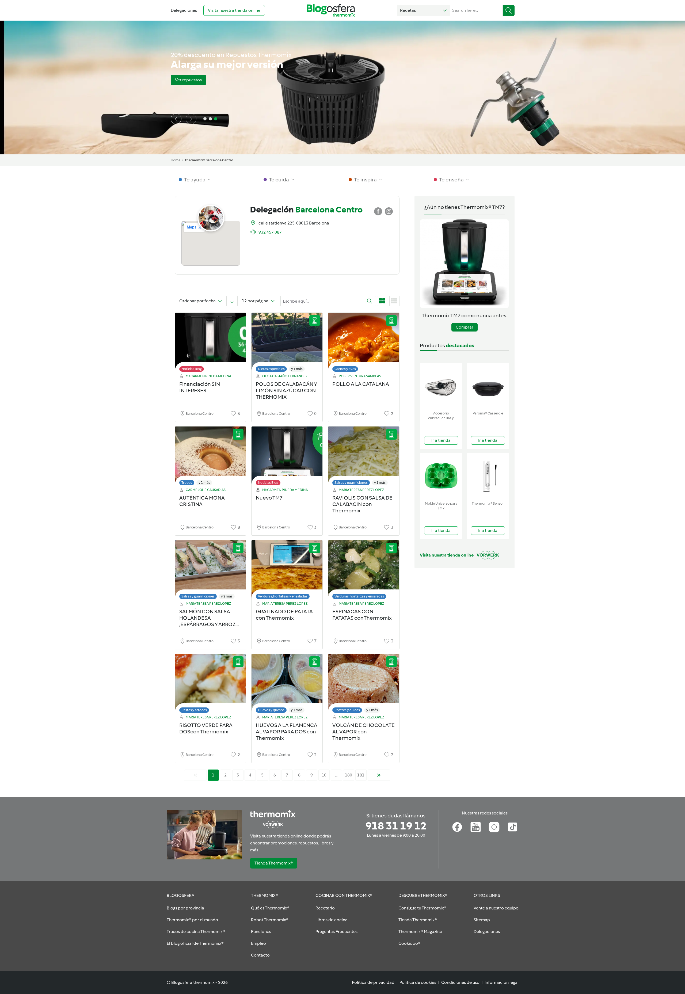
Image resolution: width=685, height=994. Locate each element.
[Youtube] (476, 827)
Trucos (186, 483)
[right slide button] (191, 118)
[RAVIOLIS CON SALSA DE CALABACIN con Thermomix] (363, 457)
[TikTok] (513, 827)
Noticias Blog (191, 369)
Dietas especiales (271, 369)
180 (348, 775)
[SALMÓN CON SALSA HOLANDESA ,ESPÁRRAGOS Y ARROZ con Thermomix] (210, 571)
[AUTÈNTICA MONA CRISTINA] (210, 457)
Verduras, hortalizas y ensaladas (282, 596)
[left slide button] (176, 118)
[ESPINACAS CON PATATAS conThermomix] (363, 571)
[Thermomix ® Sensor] (488, 476)
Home (175, 160)
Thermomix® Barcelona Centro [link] (209, 160)
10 (324, 775)
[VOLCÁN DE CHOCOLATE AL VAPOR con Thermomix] (363, 685)
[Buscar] (509, 10)
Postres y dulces (347, 710)
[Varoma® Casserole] (488, 386)
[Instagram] (494, 827)
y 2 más (227, 596)
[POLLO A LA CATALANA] (363, 344)
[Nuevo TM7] (287, 457)
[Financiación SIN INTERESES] (210, 344)
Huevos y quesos (271, 710)
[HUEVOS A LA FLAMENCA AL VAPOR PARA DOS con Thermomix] (287, 685)
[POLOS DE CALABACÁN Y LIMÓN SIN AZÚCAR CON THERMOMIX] (287, 344)
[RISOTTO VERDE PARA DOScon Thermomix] (210, 685)
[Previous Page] (195, 775)
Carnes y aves (345, 369)
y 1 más (297, 369)
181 (360, 775)
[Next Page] (379, 775)
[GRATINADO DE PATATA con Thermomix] (287, 571)
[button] (423, 10)
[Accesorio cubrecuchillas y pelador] (441, 386)
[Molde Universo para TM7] (441, 476)
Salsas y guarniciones (351, 483)
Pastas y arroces (194, 710)
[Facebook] (457, 827)
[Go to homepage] (331, 10)
